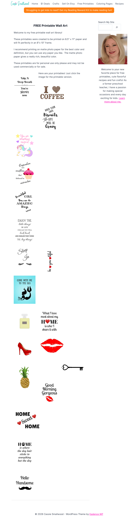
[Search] (116, 27)
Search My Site (106, 22)
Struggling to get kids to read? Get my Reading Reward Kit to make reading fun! (69, 10)
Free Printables (85, 3)
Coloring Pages (104, 3)
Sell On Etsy (68, 3)
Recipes (119, 3)
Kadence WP (96, 514)
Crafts (56, 3)
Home (35, 3)
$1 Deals (45, 3)
